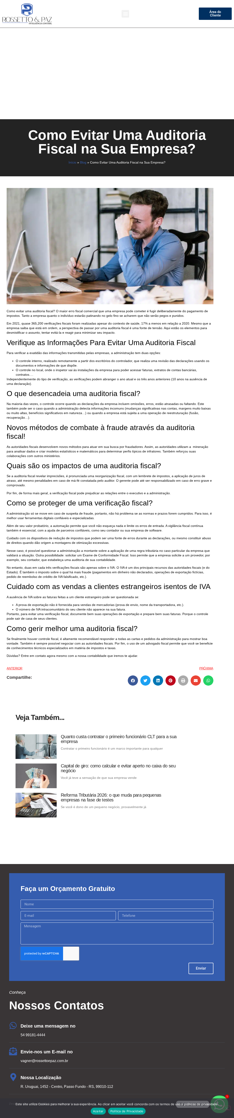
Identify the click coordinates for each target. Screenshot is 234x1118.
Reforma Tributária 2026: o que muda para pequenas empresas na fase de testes (111, 797)
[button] (125, 14)
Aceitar (98, 1111)
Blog (83, 162)
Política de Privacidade (127, 1111)
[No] (227, 1108)
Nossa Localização (41, 1077)
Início (72, 162)
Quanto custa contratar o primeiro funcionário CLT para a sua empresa (118, 739)
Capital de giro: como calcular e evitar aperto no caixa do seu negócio (118, 768)
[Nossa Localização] (13, 1077)
